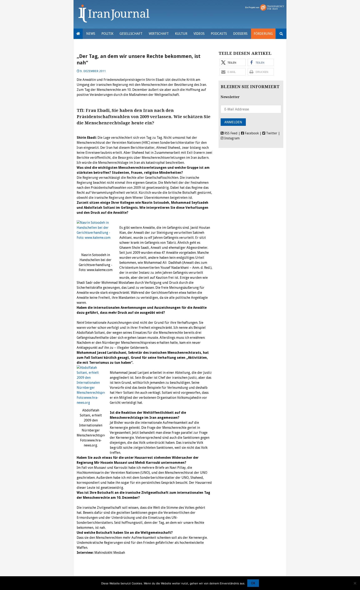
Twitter (271, 133)
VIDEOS (199, 34)
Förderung (263, 34)
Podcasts (219, 34)
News (90, 34)
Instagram (232, 138)
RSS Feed (231, 133)
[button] (233, 62)
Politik (107, 34)
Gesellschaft (131, 34)
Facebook (251, 133)
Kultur (181, 34)
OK (253, 583)
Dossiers (240, 34)
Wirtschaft (159, 34)
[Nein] (355, 583)
